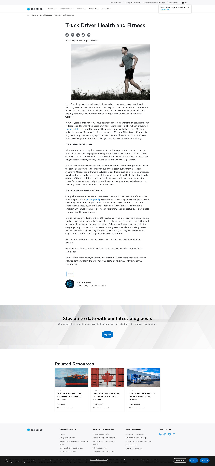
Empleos (62, 434)
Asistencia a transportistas (134, 448)
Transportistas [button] (66, 9)
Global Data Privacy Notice (98, 460)
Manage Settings (180, 460)
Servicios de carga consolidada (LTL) (104, 438)
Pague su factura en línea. (68, 452)
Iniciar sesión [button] (173, 3)
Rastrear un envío (115, 3)
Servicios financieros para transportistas (138, 441)
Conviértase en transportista (135, 434)
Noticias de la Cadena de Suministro (71, 448)
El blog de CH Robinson (67, 438)
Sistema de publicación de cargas (154, 3)
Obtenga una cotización (132, 3)
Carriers (70, 274)
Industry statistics (74, 129)
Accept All (193, 460)
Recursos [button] (81, 9)
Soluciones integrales (99, 448)
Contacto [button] (106, 9)
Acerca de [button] (93, 9)
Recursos (35, 15)
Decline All (205, 460)
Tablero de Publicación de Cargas (136, 438)
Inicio (28, 15)
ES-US (186, 3)
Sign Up (107, 334)
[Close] (189, 7)
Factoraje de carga (132, 445)
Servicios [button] (52, 9)
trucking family (93, 199)
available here (164, 10)
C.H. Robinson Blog (46, 15)
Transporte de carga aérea (101, 434)
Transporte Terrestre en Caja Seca (104, 452)
